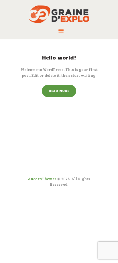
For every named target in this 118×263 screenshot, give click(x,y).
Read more (59, 91)
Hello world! (59, 57)
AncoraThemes (42, 178)
